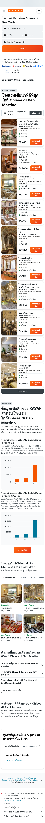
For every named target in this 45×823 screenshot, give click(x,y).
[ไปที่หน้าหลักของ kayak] (15, 10)
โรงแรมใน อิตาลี (7, 780)
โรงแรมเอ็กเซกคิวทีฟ (27, 339)
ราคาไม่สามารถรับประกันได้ (12, 800)
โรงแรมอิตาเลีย (25, 258)
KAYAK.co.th (10, 778)
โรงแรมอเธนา (24, 177)
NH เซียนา (22, 150)
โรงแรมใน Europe (30, 778)
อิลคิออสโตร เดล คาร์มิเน (29, 203)
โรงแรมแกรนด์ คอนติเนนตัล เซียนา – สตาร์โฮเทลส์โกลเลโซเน (29, 286)
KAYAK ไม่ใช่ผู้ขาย (11, 807)
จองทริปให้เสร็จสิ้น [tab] (12, 746)
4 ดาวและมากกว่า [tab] (10, 577)
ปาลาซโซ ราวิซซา (26, 313)
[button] (4, 10)
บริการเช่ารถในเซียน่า (15, 760)
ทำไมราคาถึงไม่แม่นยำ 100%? (16, 816)
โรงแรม (19, 778)
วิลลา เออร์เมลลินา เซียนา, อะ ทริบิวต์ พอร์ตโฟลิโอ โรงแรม (29, 123)
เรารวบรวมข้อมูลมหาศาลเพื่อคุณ (18, 812)
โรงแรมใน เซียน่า (34, 780)
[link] (22, 550)
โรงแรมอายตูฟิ (24, 366)
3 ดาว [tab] (23, 577)
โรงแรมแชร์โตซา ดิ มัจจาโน (29, 230)
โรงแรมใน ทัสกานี (20, 780)
